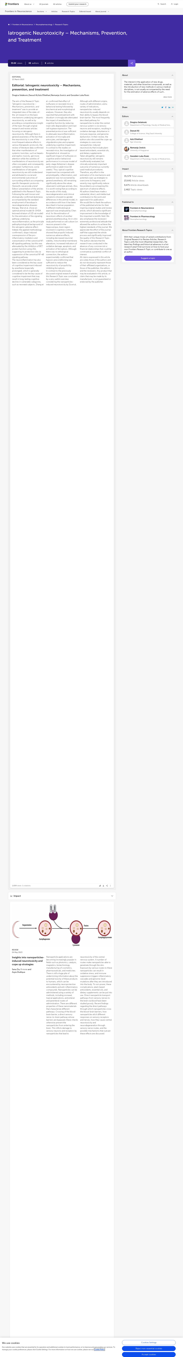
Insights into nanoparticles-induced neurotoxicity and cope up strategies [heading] (28, 961)
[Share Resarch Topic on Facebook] (166, 107)
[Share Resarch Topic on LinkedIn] (169, 107)
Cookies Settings (149, 1342)
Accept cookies (149, 1354)
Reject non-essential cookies (149, 1348)
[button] (34, 63)
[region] (91, 1347)
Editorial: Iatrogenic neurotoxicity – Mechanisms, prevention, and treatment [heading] (46, 87)
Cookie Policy (99, 1349)
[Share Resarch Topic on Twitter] (162, 107)
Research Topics (61, 25)
